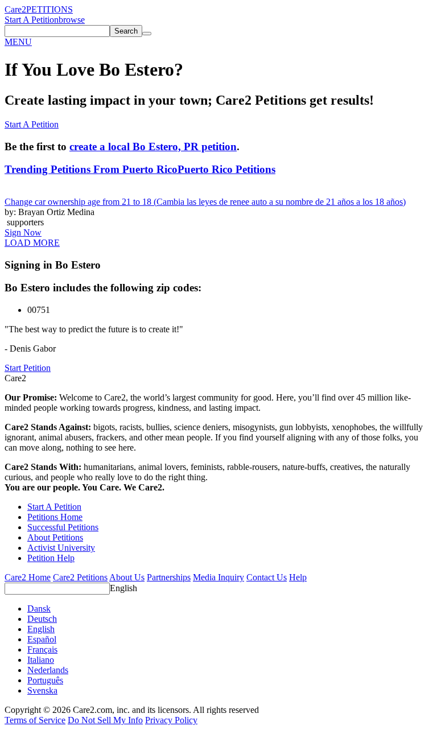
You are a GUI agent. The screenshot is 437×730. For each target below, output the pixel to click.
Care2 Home (28, 577)
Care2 (15, 9)
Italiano (40, 660)
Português (45, 680)
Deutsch (42, 619)
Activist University (61, 547)
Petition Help (51, 558)
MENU (18, 42)
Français (42, 649)
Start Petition (28, 368)
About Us (127, 577)
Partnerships (169, 577)
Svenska (42, 690)
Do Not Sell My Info (105, 720)
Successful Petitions (62, 527)
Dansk (39, 608)
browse (72, 19)
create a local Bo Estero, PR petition (153, 146)
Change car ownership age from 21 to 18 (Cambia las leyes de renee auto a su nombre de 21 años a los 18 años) (205, 202)
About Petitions (55, 537)
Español (41, 639)
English (123, 588)
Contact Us (266, 577)
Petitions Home (55, 517)
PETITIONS (49, 9)
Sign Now (23, 232)
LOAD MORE (32, 243)
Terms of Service (35, 720)
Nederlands (47, 670)
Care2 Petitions (80, 577)
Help (298, 577)
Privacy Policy (171, 720)
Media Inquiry (218, 577)
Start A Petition (32, 19)
